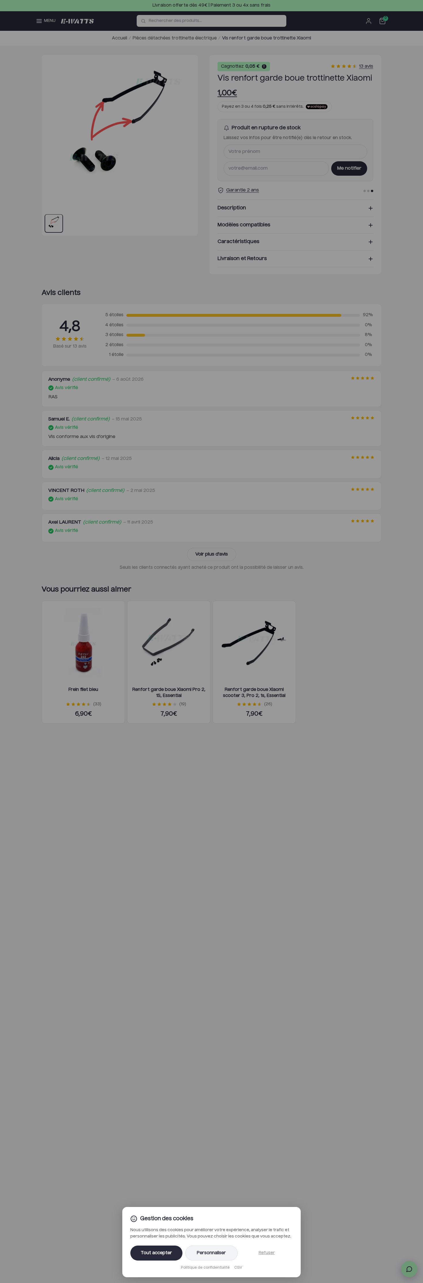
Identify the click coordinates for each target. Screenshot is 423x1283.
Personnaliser (211, 1253)
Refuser (267, 1253)
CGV (238, 1267)
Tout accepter (156, 1253)
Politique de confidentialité (205, 1267)
